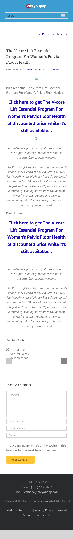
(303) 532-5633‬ (41, 487)
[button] (9, 361)
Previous (48, 34)
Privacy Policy (44, 510)
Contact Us (42, 515)
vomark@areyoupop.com (41, 492)
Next (60, 34)
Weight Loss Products (36, 69)
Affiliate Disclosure (19, 510)
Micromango (45, 501)
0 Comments (53, 69)
